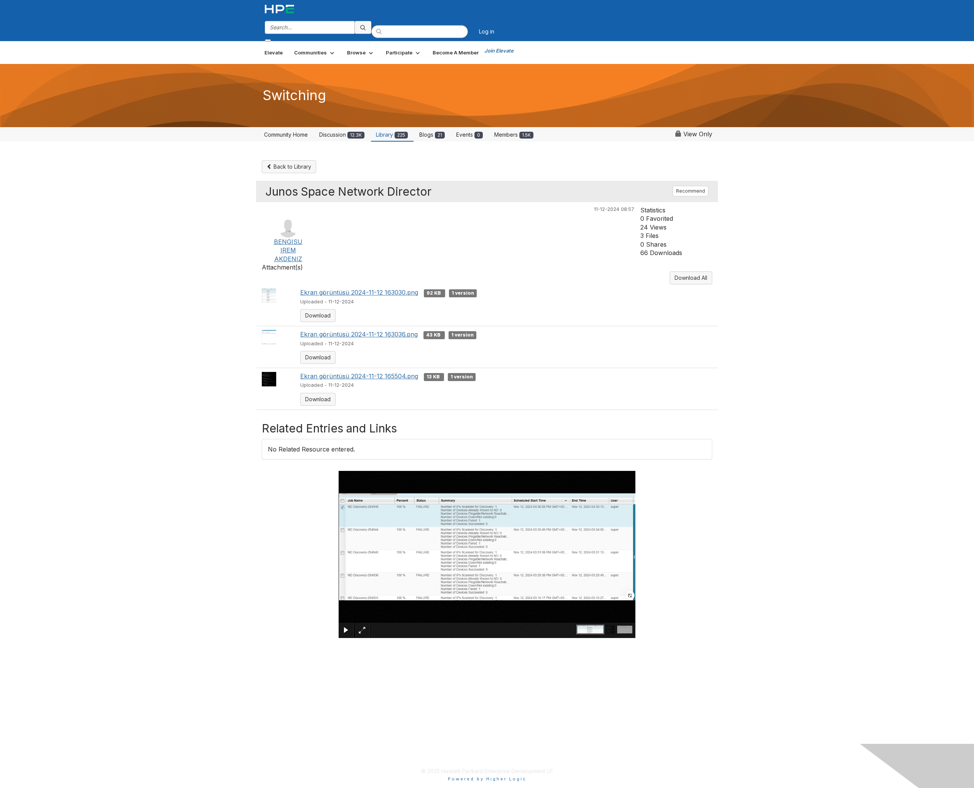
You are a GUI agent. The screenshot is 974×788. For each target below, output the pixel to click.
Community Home (286, 134)
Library (390, 134)
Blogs (430, 134)
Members (512, 134)
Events (468, 134)
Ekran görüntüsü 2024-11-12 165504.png (359, 376)
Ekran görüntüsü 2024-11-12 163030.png (359, 292)
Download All (691, 277)
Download (318, 315)
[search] (363, 27)
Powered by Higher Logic (487, 779)
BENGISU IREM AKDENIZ (288, 250)
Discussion (340, 134)
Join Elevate (499, 51)
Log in (486, 31)
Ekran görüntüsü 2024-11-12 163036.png (359, 334)
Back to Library (291, 166)
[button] (314, 52)
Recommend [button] (690, 191)
